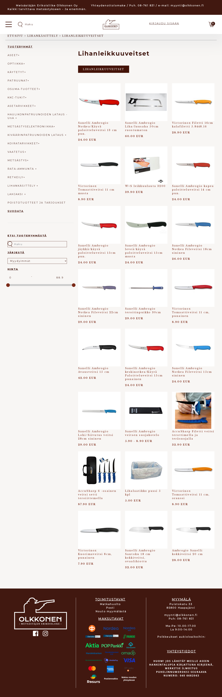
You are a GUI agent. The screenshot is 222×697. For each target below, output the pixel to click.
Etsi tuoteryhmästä (27, 235)
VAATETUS (16, 151)
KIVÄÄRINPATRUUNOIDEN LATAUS (36, 135)
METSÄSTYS (17, 160)
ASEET (13, 55)
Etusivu (15, 35)
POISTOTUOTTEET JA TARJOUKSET (37, 202)
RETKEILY (15, 177)
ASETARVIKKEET (21, 106)
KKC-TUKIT (16, 97)
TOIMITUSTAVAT (110, 599)
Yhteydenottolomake (108, 5)
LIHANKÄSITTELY (22, 185)
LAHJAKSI (16, 194)
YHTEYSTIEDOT (181, 651)
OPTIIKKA (15, 63)
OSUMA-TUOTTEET (23, 89)
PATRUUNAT (17, 80)
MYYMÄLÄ (181, 599)
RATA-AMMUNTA (21, 168)
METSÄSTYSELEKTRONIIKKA (30, 126)
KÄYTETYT (16, 72)
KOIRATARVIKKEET (23, 143)
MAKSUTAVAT (111, 619)
